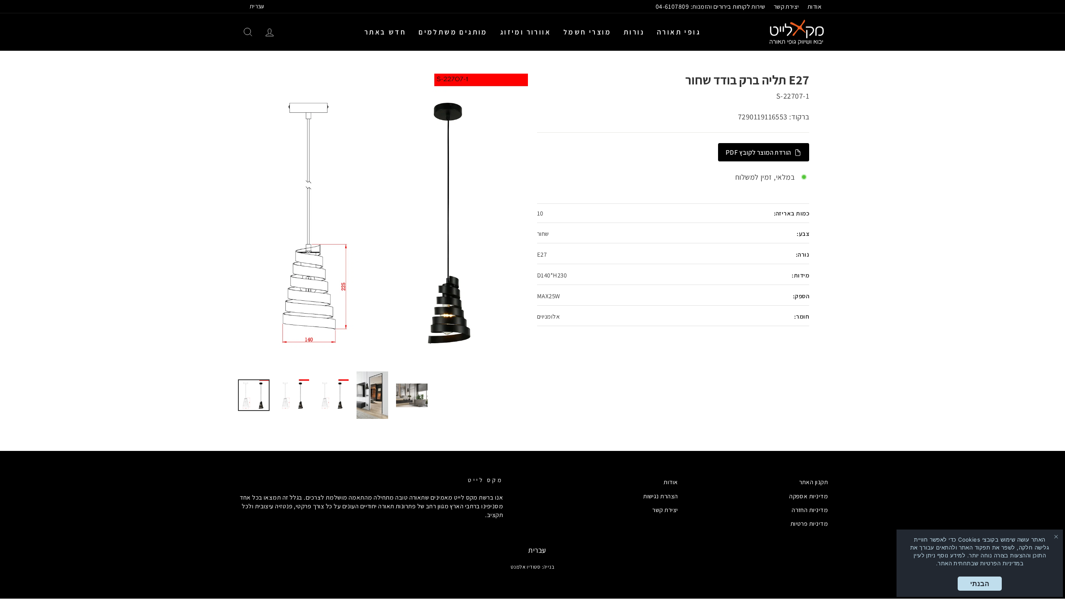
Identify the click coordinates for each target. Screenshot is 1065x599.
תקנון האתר (813, 482)
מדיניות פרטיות (809, 523)
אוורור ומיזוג (525, 32)
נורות (634, 32)
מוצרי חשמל (587, 32)
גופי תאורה (679, 32)
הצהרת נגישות (660, 496)
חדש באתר (385, 32)
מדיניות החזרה (810, 509)
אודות (814, 6)
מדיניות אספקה (808, 496)
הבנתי (979, 583)
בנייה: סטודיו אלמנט (533, 566)
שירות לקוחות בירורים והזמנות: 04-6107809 (710, 6)
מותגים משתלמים (453, 32)
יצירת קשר (786, 6)
